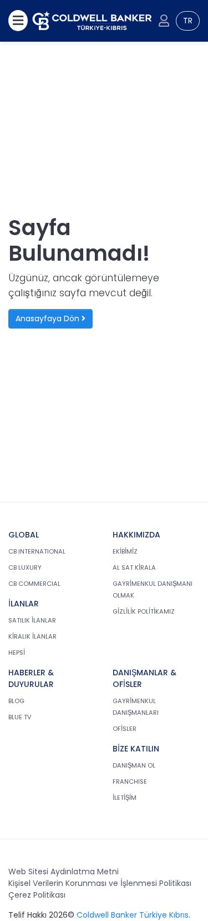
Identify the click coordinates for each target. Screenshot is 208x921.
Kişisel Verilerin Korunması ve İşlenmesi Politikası (99, 883)
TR (187, 20)
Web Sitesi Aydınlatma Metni (63, 871)
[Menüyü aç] (18, 20)
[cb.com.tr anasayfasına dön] (92, 20)
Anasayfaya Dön (49, 318)
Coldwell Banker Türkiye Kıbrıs (133, 914)
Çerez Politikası (36, 894)
